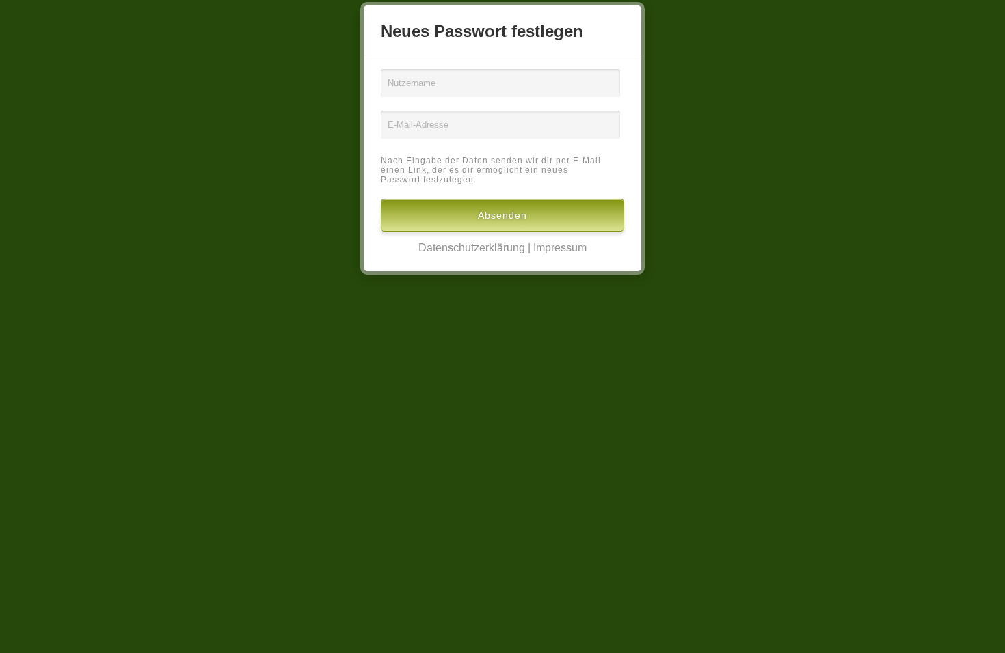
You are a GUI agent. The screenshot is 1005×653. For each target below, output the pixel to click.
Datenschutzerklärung (471, 247)
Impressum (560, 247)
